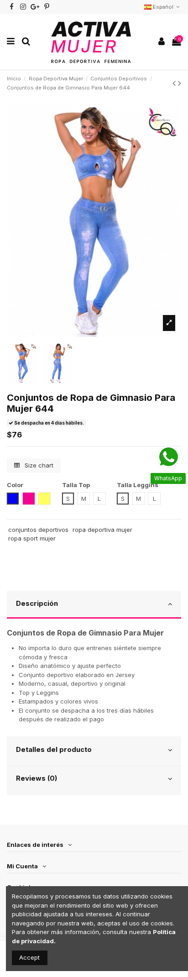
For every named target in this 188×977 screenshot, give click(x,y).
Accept (29, 957)
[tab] (94, 605)
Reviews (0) (36, 778)
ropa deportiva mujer (102, 529)
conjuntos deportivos (38, 529)
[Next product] (179, 83)
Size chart (38, 465)
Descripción (37, 603)
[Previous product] (175, 83)
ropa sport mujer (32, 538)
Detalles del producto (54, 750)
